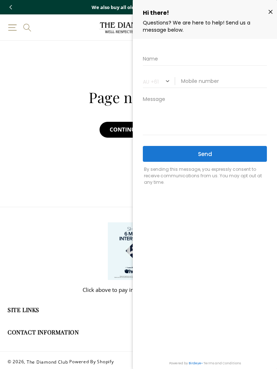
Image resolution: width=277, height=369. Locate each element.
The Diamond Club (47, 362)
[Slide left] (11, 7)
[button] (12, 27)
